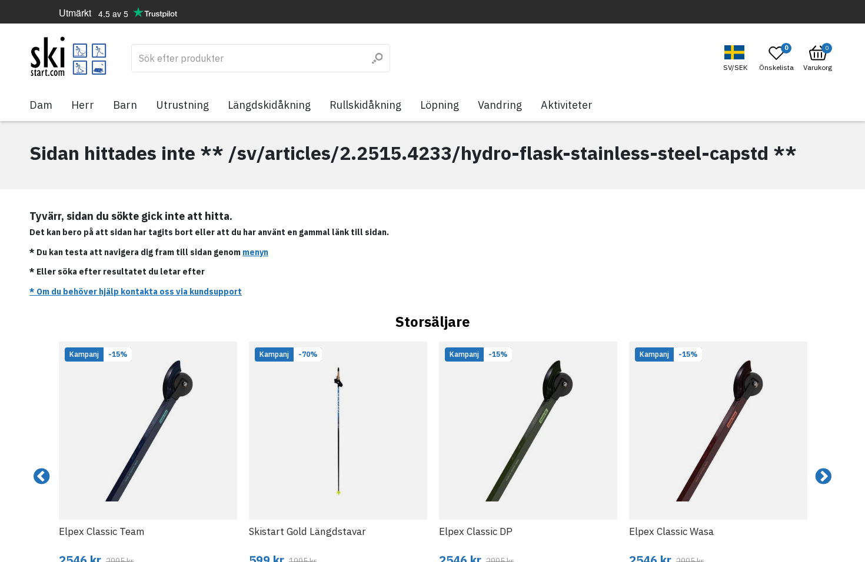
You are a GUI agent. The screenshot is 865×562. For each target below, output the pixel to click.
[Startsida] (68, 56)
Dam (40, 105)
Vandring (500, 105)
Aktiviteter (567, 105)
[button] (736, 58)
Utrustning (182, 105)
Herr (82, 105)
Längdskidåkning (269, 105)
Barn (125, 105)
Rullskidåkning (365, 105)
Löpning (439, 105)
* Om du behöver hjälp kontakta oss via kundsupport (135, 291)
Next (823, 476)
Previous (41, 476)
